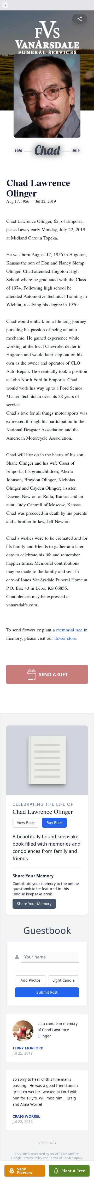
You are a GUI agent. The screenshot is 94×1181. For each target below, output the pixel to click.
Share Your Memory (34, 903)
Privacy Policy (32, 1158)
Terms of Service (61, 1158)
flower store (65, 638)
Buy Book (54, 822)
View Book (25, 822)
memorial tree (69, 629)
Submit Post (47, 992)
